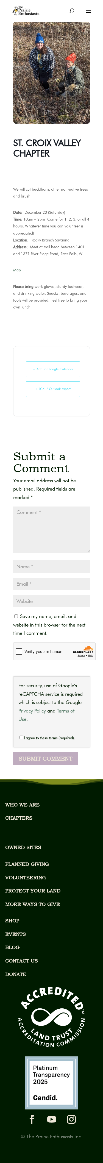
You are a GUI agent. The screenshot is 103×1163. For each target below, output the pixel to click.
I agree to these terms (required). (49, 738)
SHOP (12, 920)
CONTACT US (21, 961)
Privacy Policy (32, 711)
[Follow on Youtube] (51, 1119)
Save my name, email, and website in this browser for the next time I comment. (49, 624)
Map (17, 270)
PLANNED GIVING (27, 864)
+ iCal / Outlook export (53, 389)
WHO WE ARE (22, 805)
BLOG (12, 947)
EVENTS (15, 934)
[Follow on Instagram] (71, 1119)
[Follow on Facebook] (32, 1119)
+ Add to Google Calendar (53, 369)
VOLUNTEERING (25, 877)
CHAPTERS (18, 818)
